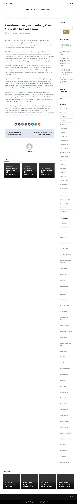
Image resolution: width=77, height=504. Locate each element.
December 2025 (64, 140)
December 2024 (64, 188)
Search (62, 22)
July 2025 (63, 160)
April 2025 (63, 172)
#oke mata (27, 33)
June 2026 (63, 117)
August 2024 (64, 204)
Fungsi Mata (35, 9)
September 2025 (65, 152)
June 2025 (63, 164)
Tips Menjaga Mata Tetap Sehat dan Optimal (65, 53)
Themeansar (50, 502)
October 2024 (64, 196)
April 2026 (63, 124)
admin (10, 33)
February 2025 (64, 180)
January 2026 (64, 136)
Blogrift (43, 502)
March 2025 (63, 176)
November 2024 (64, 192)
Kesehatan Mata (46, 9)
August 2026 (64, 109)
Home (27, 9)
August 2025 (64, 156)
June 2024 (63, 212)
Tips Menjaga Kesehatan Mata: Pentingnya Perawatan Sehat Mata (65, 62)
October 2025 (64, 148)
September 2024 (65, 200)
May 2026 (63, 121)
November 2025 (64, 144)
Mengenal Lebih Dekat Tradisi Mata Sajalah (11, 170)
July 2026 (63, 113)
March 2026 (63, 128)
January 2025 (64, 184)
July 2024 (63, 208)
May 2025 (63, 168)
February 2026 (64, 132)
